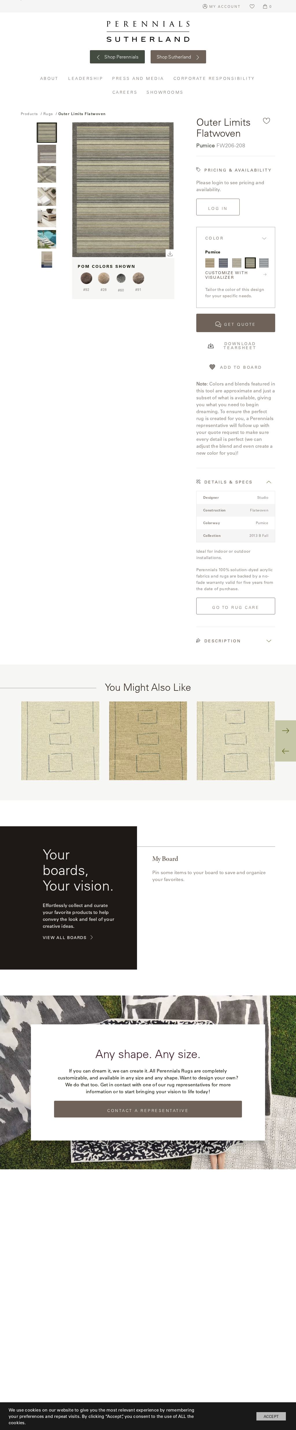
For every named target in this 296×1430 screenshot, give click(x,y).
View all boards (65, 937)
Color (214, 238)
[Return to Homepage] (148, 31)
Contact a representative (148, 1110)
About (50, 78)
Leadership (85, 78)
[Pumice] (250, 263)
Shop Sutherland (175, 57)
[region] (148, 740)
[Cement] (209, 263)
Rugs (48, 113)
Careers (125, 92)
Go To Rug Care (235, 607)
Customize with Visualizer (226, 275)
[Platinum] (236, 263)
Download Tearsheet (240, 345)
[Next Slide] (285, 730)
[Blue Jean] (223, 263)
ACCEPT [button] (271, 1416)
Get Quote (240, 324)
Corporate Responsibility (214, 78)
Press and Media (138, 78)
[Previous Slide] (285, 751)
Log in (218, 208)
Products (29, 113)
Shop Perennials (120, 57)
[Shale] (264, 263)
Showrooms (165, 92)
